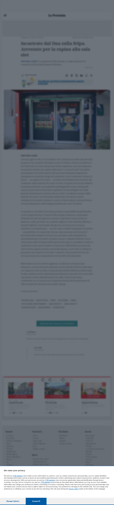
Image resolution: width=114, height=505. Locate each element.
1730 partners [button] (18, 476)
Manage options (12, 501)
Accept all (36, 501)
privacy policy (74, 489)
